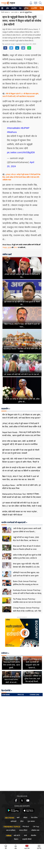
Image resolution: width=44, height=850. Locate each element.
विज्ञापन (16, 839)
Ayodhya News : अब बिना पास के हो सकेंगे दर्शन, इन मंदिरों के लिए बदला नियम (21, 486)
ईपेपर (21, 821)
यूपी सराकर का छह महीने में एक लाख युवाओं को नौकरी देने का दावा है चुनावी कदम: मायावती (20, 451)
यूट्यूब (9, 247)
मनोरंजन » (5, 653)
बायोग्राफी (13, 821)
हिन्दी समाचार (5, 12)
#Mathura (12, 132)
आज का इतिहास (10, 830)
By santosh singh (8, 44)
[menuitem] (7, 8)
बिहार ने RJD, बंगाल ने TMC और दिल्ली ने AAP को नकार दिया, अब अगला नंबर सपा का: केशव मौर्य (20, 478)
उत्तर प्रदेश (14, 12)
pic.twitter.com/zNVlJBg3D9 (21, 152)
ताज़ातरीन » (5, 409)
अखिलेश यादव (35, 830)
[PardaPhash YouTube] (28, 802)
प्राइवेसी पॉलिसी (26, 839)
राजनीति (33, 8)
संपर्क (25, 835)
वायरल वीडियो (23, 830)
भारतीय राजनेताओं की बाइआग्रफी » (14, 522)
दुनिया (26, 8)
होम (7, 8)
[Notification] (31, 4)
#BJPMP (25, 128)
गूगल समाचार (31, 821)
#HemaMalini (13, 128)
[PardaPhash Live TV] (35, 4)
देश (20, 8)
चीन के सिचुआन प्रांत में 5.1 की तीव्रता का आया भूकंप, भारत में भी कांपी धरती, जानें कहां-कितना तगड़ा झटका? (21, 416)
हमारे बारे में (17, 835)
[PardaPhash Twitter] (22, 802)
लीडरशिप (33, 835)
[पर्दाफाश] (8, 4)
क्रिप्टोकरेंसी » (6, 690)
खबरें (18, 817)
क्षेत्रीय (14, 8)
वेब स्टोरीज (34, 817)
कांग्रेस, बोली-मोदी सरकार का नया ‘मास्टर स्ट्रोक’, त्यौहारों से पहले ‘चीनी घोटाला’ (20, 513)
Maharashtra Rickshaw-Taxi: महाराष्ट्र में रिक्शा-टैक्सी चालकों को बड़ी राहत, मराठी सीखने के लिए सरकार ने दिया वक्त (21, 497)
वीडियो (25, 817)
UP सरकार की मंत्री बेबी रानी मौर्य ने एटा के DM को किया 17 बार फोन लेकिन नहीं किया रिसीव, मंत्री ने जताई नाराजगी (21, 506)
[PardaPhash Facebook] (16, 802)
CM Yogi (36, 826)
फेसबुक (4, 247)
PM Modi (26, 826)
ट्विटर (15, 247)
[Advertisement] (22, 767)
